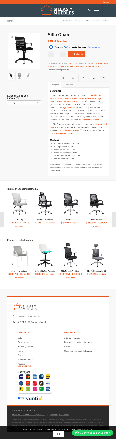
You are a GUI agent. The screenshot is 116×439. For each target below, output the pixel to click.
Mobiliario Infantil (25, 359)
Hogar (20, 351)
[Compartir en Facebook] (53, 78)
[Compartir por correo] (104, 78)
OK (58, 434)
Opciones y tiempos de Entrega (78, 351)
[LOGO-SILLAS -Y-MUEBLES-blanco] (58, 10)
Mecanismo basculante (78, 66)
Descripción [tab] (55, 85)
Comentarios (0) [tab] (70, 85)
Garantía (68, 346)
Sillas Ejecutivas (74, 63)
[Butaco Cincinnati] (114, 219)
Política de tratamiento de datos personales (28, 415)
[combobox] (24, 102)
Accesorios (23, 364)
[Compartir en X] (63, 78)
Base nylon (104, 63)
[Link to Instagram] (107, 10)
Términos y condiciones (59, 415)
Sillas (20, 355)
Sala (20, 338)
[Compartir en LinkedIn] (94, 78)
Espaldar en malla (63, 66)
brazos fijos (52, 66)
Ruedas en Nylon (94, 66)
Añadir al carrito (76, 54)
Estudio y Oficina (25, 346)
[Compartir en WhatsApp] (73, 78)
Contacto (106, 2)
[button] (92, 433)
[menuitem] (105, 2)
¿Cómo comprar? (72, 338)
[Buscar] (88, 10)
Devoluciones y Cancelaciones (78, 342)
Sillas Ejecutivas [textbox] (23, 102)
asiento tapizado (93, 63)
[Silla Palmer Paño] (2, 219)
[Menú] (95, 10)
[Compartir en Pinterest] (84, 78)
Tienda (10, 20)
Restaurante (23, 342)
